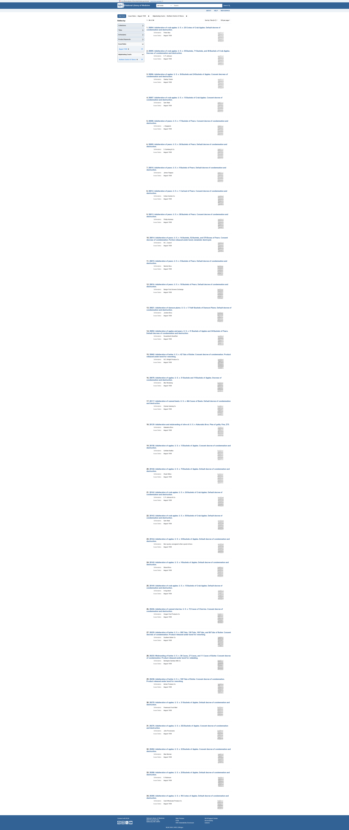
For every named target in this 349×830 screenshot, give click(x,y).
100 (224, 20)
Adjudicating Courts (125, 54)
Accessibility (209, 820)
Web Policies (180, 818)
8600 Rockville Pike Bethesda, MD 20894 (153, 821)
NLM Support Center (211, 818)
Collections (122, 25)
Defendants (122, 35)
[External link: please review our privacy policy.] (119, 822)
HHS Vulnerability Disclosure (185, 823)
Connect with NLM (123, 818)
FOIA (177, 820)
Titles (120, 30)
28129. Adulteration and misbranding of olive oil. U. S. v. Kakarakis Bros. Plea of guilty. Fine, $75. (189, 424)
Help (216, 11)
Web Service (225, 11)
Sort (210, 20)
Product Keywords (124, 39)
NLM (167, 827)
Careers (207, 823)
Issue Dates (122, 44)
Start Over (122, 16)
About (208, 11)
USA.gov (180, 827)
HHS (175, 827)
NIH (171, 827)
